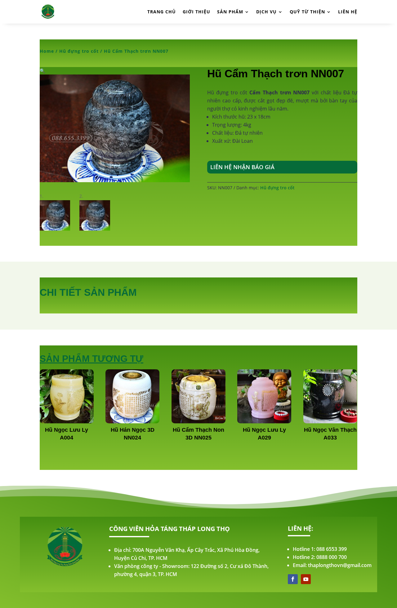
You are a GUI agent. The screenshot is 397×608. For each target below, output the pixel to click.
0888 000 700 (331, 557)
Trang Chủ (161, 12)
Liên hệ (347, 12)
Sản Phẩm (230, 12)
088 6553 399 (331, 549)
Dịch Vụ (266, 12)
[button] (42, 71)
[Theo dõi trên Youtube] (306, 579)
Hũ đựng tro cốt (79, 51)
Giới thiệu (196, 12)
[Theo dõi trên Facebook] (293, 579)
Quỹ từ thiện (307, 12)
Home (47, 51)
